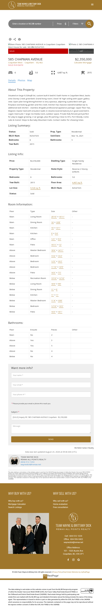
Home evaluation (60, 504)
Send (50, 439)
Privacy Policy (57, 572)
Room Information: (20, 204)
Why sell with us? (60, 501)
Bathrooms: (15, 323)
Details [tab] (12, 80)
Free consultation (60, 507)
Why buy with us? (15, 501)
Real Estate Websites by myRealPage (76, 572)
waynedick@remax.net (31, 464)
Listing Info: (16, 154)
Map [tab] (29, 80)
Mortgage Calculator (17, 504)
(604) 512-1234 (27, 462)
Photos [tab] (21, 80)
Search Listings (15, 507)
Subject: (14, 412)
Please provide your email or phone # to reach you (32, 403)
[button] (68, 560)
